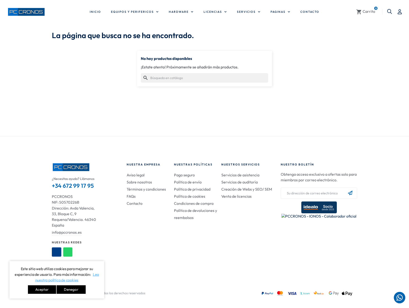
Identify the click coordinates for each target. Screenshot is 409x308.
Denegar (71, 289)
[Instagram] (56, 252)
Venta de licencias (236, 196)
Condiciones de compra (193, 203)
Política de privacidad (192, 189)
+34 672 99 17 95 (73, 185)
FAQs (131, 196)
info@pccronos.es (67, 232)
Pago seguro (184, 175)
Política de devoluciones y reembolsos (195, 214)
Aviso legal (136, 175)
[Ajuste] (400, 11)
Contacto (134, 203)
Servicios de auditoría (239, 182)
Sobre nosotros (139, 182)
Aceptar (42, 289)
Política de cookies (189, 196)
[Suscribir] (350, 193)
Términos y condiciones (146, 189)
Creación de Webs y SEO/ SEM (246, 189)
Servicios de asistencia (240, 175)
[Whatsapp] (68, 252)
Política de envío (188, 182)
